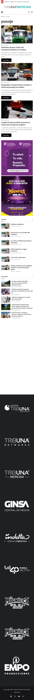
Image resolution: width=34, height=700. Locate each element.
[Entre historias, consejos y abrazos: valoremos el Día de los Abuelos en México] (5, 315)
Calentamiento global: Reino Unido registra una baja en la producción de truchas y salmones (22, 306)
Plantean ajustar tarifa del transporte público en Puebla (13, 48)
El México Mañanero (17, 224)
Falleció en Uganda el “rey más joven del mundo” (21, 298)
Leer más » (6, 60)
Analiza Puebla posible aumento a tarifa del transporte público (15, 123)
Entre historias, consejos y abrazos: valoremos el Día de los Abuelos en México (21, 314)
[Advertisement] (17, 338)
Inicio (3, 16)
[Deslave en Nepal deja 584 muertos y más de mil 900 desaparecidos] (5, 284)
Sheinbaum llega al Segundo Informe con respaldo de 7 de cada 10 (22, 291)
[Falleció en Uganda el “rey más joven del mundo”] (5, 299)
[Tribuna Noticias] (17, 6)
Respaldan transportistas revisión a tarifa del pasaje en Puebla (16, 86)
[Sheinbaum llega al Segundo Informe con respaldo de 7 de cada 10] (5, 291)
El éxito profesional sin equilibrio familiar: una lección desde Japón (21, 267)
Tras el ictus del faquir (18, 257)
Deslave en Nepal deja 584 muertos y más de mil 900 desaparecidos (19, 283)
